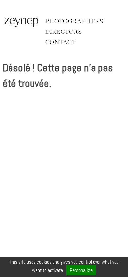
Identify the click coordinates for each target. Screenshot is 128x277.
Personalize (81, 270)
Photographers (74, 21)
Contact (60, 42)
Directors (63, 32)
